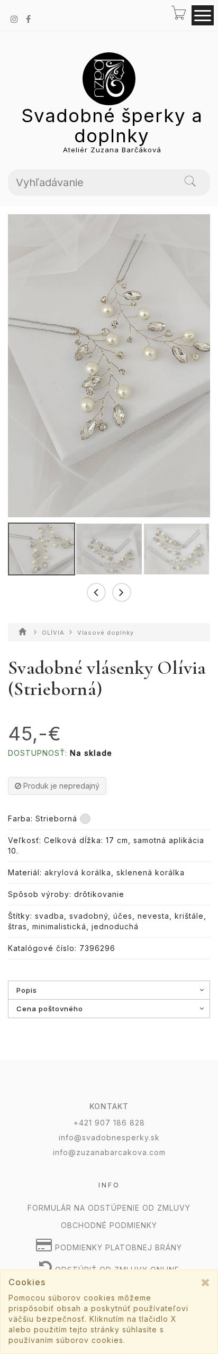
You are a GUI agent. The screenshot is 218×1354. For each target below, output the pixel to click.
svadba (49, 915)
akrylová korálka (77, 872)
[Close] (205, 1282)
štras (17, 926)
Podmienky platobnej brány (117, 1247)
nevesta (153, 915)
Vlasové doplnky (105, 632)
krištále (189, 915)
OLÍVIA (54, 632)
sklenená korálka (150, 872)
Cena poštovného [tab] (49, 1008)
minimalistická (59, 926)
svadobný (88, 915)
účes (122, 915)
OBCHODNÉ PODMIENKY (109, 1225)
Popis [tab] (26, 990)
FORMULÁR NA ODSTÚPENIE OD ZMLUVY (109, 1207)
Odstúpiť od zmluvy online (115, 1269)
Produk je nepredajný (60, 785)
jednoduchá (115, 926)
